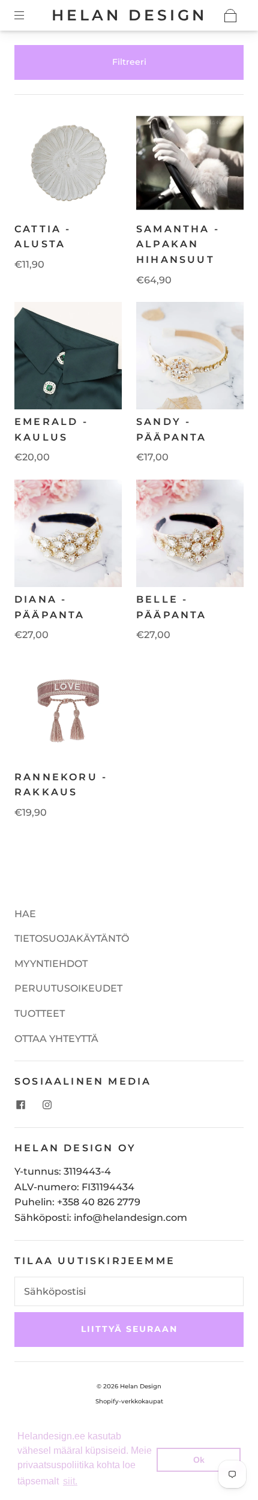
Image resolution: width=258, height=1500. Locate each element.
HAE (25, 914)
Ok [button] (199, 1460)
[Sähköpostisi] (129, 1292)
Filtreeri (129, 61)
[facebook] (20, 1104)
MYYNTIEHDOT (51, 963)
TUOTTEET (39, 1013)
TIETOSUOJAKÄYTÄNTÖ (71, 938)
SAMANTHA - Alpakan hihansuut (178, 244)
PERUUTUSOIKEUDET (68, 988)
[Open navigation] (27, 16)
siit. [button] (70, 1481)
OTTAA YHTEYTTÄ (56, 1038)
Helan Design (129, 15)
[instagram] (47, 1104)
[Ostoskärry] (230, 15)
